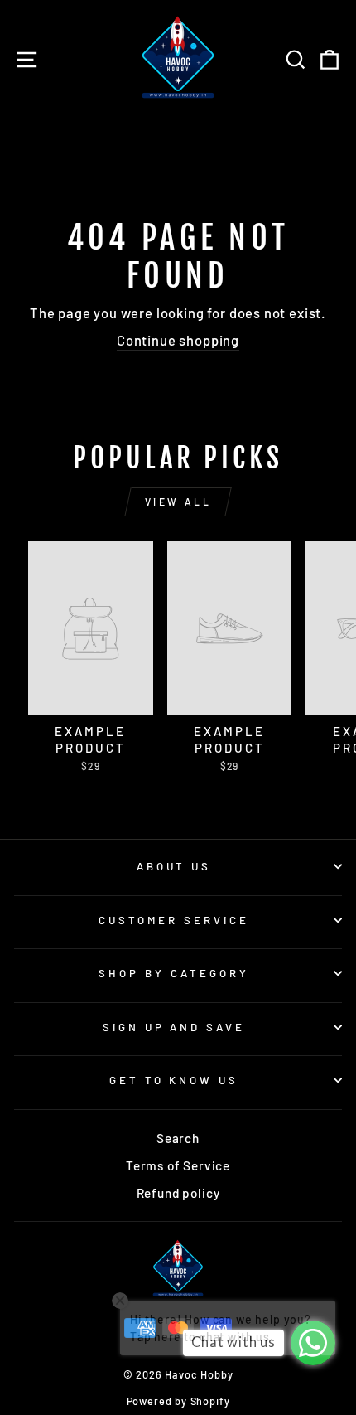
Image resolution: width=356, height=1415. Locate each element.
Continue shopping (178, 340)
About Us (174, 866)
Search (178, 1138)
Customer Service (174, 920)
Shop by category (174, 973)
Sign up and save (174, 1027)
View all (178, 501)
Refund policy (178, 1192)
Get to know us (174, 1080)
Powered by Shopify (178, 1401)
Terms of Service (178, 1165)
